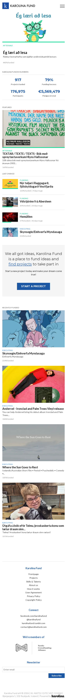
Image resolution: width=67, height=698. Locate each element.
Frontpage (34, 574)
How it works (33, 589)
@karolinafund (34, 619)
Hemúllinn (26, 216)
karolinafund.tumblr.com (33, 623)
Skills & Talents (33, 581)
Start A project (33, 286)
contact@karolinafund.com (34, 627)
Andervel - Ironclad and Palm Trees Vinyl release (33, 408)
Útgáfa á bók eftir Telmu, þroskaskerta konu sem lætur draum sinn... (33, 527)
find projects (20, 264)
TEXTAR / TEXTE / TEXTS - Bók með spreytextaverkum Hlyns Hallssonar (25, 155)
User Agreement (33, 592)
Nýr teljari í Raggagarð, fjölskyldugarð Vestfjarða (36, 184)
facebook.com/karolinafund (33, 616)
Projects (33, 577)
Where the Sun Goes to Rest (20, 467)
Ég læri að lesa (15, 52)
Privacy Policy (33, 596)
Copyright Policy (34, 600)
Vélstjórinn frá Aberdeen (35, 201)
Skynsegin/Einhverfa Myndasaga (41, 232)
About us (33, 585)
